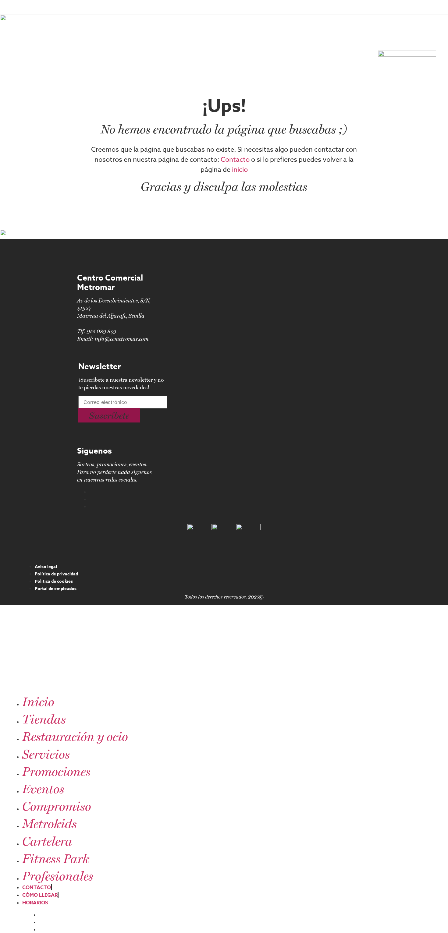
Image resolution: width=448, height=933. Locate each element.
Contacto (235, 159)
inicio (240, 170)
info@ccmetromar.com (121, 339)
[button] (109, 415)
